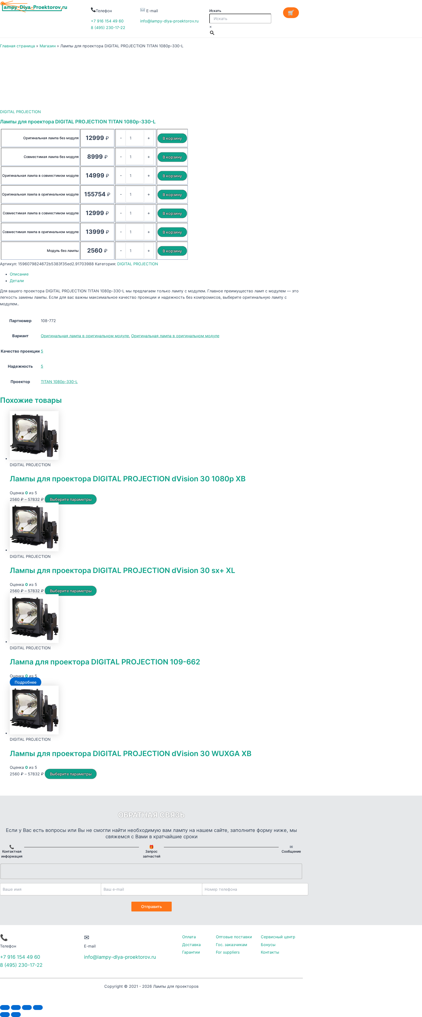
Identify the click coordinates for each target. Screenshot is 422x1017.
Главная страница (17, 45)
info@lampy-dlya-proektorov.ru (169, 21)
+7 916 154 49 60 (107, 21)
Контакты (270, 952)
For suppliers (228, 952)
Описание (19, 274)
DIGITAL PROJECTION (20, 111)
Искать (215, 11)
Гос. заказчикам (231, 944)
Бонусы (268, 944)
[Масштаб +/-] (38, 1007)
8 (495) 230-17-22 (108, 27)
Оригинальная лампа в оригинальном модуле (40, 194)
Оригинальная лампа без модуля (51, 138)
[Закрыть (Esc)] (5, 1007)
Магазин (48, 45)
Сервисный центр (278, 936)
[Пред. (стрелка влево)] (5, 1014)
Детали (17, 280)
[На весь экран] (27, 1007)
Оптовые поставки (234, 936)
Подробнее (25, 682)
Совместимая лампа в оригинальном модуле (40, 232)
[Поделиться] (16, 1007)
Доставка (191, 944)
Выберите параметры (71, 499)
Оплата (189, 936)
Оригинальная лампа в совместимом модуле (40, 175)
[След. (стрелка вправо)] (16, 1014)
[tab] (156, 274)
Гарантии (191, 952)
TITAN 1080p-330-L (59, 381)
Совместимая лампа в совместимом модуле (41, 213)
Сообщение (291, 851)
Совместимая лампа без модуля (51, 157)
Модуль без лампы (63, 250)
